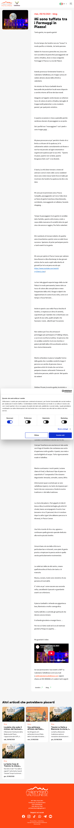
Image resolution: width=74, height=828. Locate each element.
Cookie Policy (41, 821)
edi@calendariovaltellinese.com (47, 676)
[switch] (28, 421)
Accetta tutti (60, 435)
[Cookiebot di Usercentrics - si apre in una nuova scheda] (63, 391)
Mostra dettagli (63, 429)
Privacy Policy (33, 821)
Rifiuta (36, 435)
